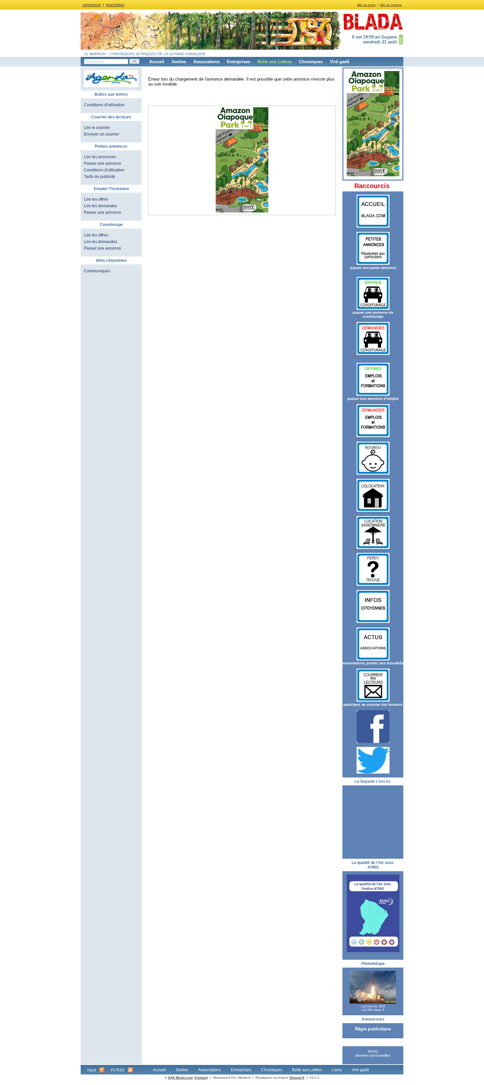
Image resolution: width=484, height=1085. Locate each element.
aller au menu (366, 5)
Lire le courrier (97, 127)
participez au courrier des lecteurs (372, 704)
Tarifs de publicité (99, 176)
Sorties (179, 61)
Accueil (156, 61)
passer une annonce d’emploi (373, 399)
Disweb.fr (297, 1077)
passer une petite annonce (373, 268)
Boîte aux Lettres (274, 61)
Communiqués (97, 271)
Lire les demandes (100, 206)
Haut (91, 1070)
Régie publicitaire (373, 1028)
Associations (206, 61)
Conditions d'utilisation (104, 105)
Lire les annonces (100, 157)
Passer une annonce (102, 163)
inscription (115, 5)
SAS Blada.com (180, 1077)
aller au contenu (391, 5)
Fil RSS (117, 1070)
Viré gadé (339, 61)
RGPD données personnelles (372, 1053)
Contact (201, 1077)
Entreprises (238, 61)
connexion (91, 5)
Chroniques (311, 61)
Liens (337, 1070)
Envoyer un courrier (101, 134)
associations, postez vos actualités (372, 663)
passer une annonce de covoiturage (373, 314)
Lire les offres (96, 199)
